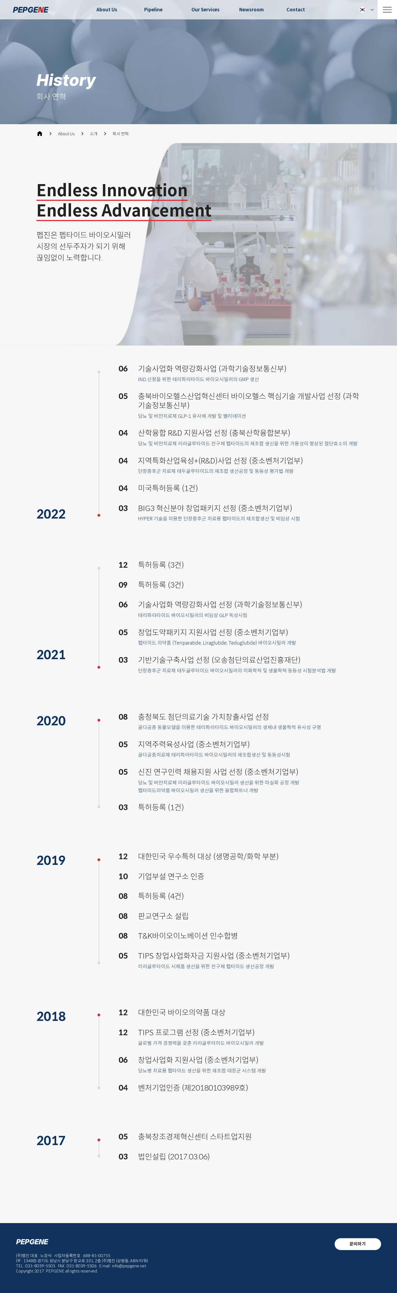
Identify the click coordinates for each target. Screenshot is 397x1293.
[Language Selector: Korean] (366, 9)
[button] (60, 514)
